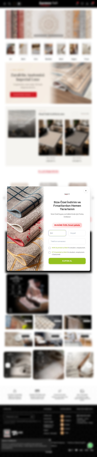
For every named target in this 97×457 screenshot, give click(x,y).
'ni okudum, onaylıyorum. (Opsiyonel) (68, 253)
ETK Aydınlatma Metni (59, 252)
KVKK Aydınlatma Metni (60, 248)
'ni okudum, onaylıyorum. (68, 248)
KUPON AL (67, 261)
